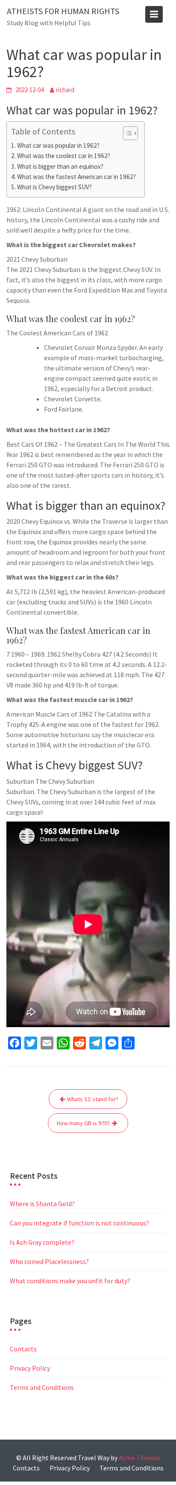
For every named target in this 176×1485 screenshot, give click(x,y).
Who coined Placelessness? (49, 1261)
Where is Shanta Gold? (42, 1203)
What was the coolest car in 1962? (63, 156)
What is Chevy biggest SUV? (54, 187)
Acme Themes (139, 1457)
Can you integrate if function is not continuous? (79, 1223)
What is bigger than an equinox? (60, 166)
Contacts (23, 1349)
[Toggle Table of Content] (126, 133)
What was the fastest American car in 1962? (76, 177)
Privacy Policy (30, 1368)
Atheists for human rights (63, 11)
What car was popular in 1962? (58, 145)
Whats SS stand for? (92, 1099)
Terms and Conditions (42, 1387)
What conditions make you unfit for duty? (70, 1280)
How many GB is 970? (83, 1123)
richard (65, 90)
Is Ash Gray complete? (42, 1242)
